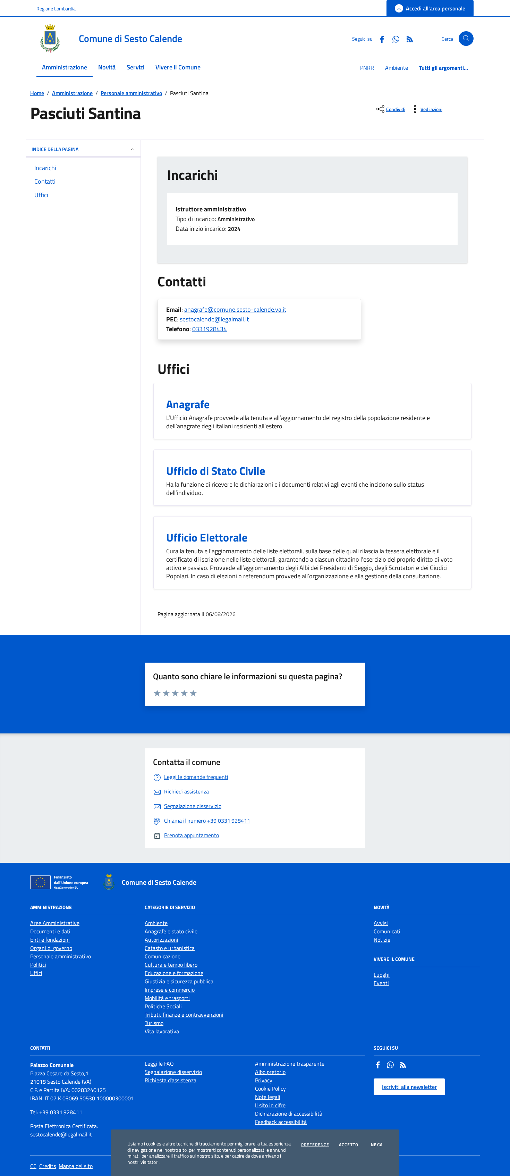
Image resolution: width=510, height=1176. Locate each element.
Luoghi (382, 975)
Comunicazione (162, 956)
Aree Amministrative (54, 923)
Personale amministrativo (131, 93)
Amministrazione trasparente (289, 1063)
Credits (47, 1166)
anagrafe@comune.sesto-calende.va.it (235, 309)
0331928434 (209, 329)
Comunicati (387, 931)
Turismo (154, 1023)
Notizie (382, 939)
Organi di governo (51, 948)
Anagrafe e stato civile (171, 931)
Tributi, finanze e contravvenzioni (184, 1014)
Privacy (263, 1080)
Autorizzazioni (161, 939)
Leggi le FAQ (159, 1063)
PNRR (367, 68)
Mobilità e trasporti (167, 998)
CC (33, 1166)
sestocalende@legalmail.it (214, 319)
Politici (38, 964)
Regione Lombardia (56, 8)
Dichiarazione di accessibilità (288, 1113)
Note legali (267, 1097)
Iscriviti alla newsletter (409, 1087)
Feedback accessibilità (281, 1122)
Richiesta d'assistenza (170, 1080)
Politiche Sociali (163, 1006)
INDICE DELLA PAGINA (55, 149)
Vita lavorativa (162, 1031)
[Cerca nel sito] (466, 38)
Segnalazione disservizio (173, 1072)
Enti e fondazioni (50, 939)
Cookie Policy (270, 1088)
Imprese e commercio (170, 989)
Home (37, 93)
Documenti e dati (50, 931)
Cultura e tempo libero (171, 964)
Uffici (36, 973)
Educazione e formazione (174, 973)
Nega (377, 1145)
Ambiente (396, 68)
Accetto (348, 1145)
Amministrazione (72, 93)
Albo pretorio (270, 1072)
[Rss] (403, 1065)
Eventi (381, 983)
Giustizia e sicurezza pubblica (179, 981)
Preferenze (315, 1145)
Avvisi (381, 923)
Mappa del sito (76, 1166)
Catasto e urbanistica (170, 948)
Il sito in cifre (270, 1105)
